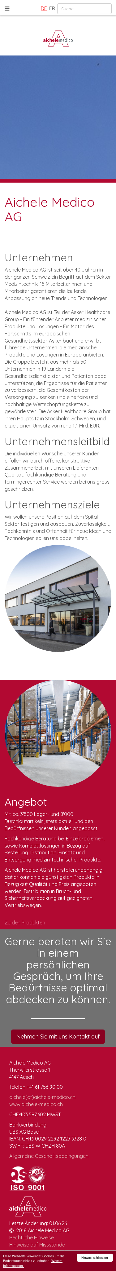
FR (52, 8)
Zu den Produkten (25, 922)
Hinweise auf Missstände (37, 1245)
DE (44, 8)
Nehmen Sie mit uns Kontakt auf (58, 1036)
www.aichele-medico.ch (36, 1104)
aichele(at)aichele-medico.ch (42, 1097)
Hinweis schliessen (94, 1257)
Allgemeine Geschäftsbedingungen (48, 1156)
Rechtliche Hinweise (31, 1237)
